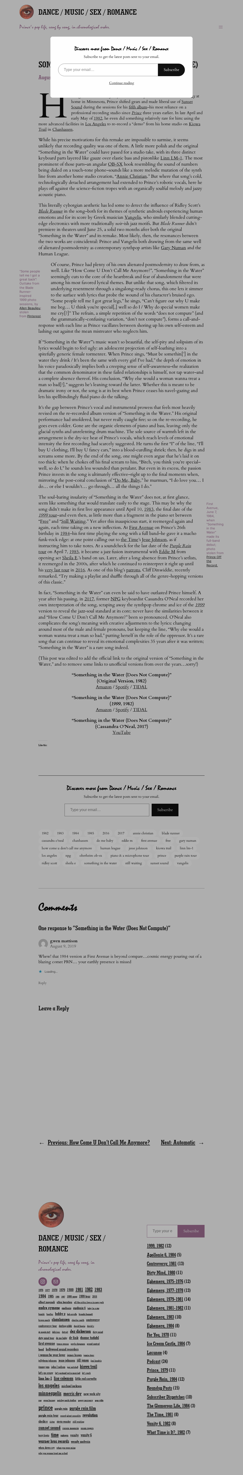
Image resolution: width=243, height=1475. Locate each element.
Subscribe (171, 69)
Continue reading (121, 83)
